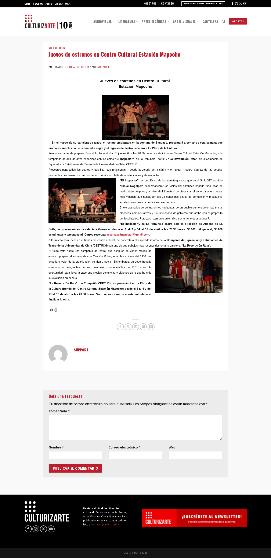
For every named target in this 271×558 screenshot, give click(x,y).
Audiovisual (102, 21)
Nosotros (150, 3)
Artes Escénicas (154, 21)
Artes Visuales (184, 21)
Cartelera (210, 21)
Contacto (167, 3)
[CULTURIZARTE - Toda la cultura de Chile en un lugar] (48, 21)
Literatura (126, 21)
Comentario (59, 411)
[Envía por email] (135, 326)
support (103, 67)
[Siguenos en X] (240, 3)
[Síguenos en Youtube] (244, 3)
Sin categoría (56, 48)
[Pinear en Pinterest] (143, 326)
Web (172, 447)
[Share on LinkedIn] (151, 326)
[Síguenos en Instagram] (236, 3)
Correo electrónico (124, 447)
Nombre (56, 447)
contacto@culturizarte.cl (105, 524)
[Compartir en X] (127, 326)
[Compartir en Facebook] (120, 326)
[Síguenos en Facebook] (232, 3)
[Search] (223, 21)
